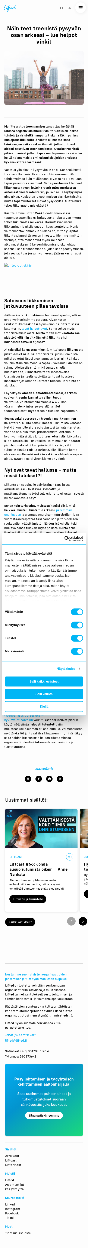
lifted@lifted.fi (16, 1040)
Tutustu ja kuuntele (28, 899)
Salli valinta (44, 694)
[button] (83, 921)
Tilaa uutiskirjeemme (44, 1115)
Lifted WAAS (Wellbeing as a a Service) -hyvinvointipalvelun (41, 715)
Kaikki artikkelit (20, 922)
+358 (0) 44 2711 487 (20, 1035)
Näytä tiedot (66, 668)
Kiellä (44, 706)
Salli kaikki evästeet (44, 681)
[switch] (77, 625)
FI (61, 7)
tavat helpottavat (34, 329)
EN (69, 7)
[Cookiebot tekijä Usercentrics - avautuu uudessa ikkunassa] (64, 538)
